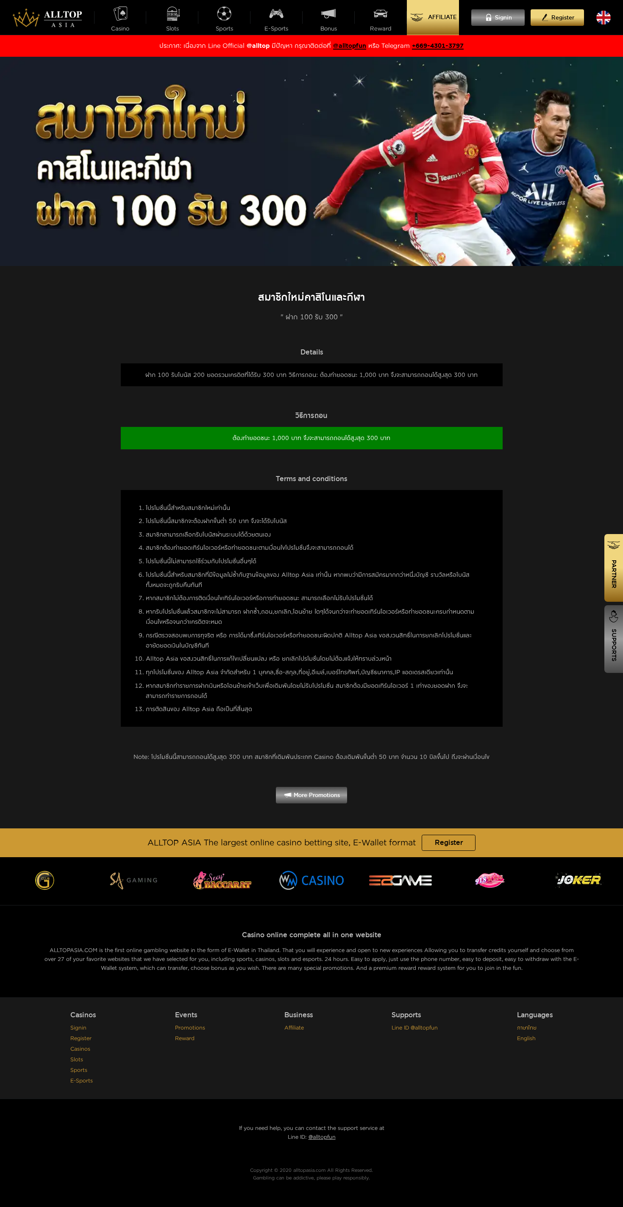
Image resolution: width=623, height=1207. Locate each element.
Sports (78, 1070)
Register (449, 843)
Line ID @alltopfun (415, 1028)
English (526, 1038)
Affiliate (294, 1028)
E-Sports (81, 1080)
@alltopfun (349, 46)
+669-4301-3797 (438, 46)
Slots (76, 1059)
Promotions (190, 1028)
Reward (185, 1038)
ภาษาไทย (527, 1028)
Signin (78, 1028)
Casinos (80, 1049)
